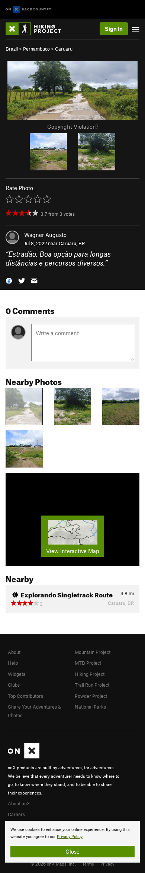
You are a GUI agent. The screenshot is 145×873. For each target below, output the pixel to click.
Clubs (14, 685)
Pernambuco (36, 49)
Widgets (16, 674)
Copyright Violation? (72, 126)
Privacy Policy (70, 836)
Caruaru (63, 49)
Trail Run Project (92, 685)
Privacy (107, 863)
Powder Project (91, 696)
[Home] (37, 28)
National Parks (90, 707)
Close (72, 851)
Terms (88, 863)
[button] (9, 280)
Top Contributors (25, 696)
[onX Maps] (23, 757)
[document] (72, 841)
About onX (19, 803)
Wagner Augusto (45, 234)
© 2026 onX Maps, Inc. (53, 863)
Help (13, 663)
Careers (16, 814)
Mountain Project (92, 652)
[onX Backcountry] (28, 9)
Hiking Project (89, 674)
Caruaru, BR (72, 243)
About (14, 652)
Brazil (12, 49)
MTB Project (88, 663)
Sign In (114, 28)
